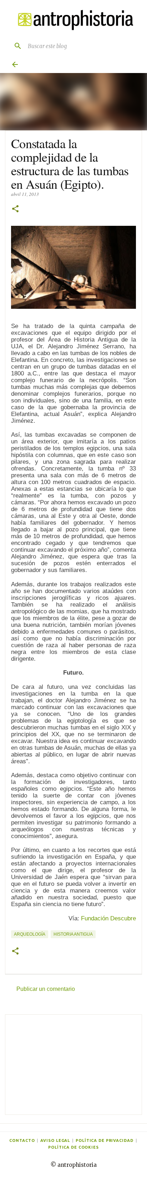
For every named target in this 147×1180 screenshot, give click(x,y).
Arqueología (29, 934)
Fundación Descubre (108, 918)
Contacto (22, 1140)
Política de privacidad (104, 1140)
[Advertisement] (73, 1064)
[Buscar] (15, 45)
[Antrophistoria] (73, 20)
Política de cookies (73, 1147)
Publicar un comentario (45, 989)
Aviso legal (55, 1140)
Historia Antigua (73, 934)
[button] (15, 209)
